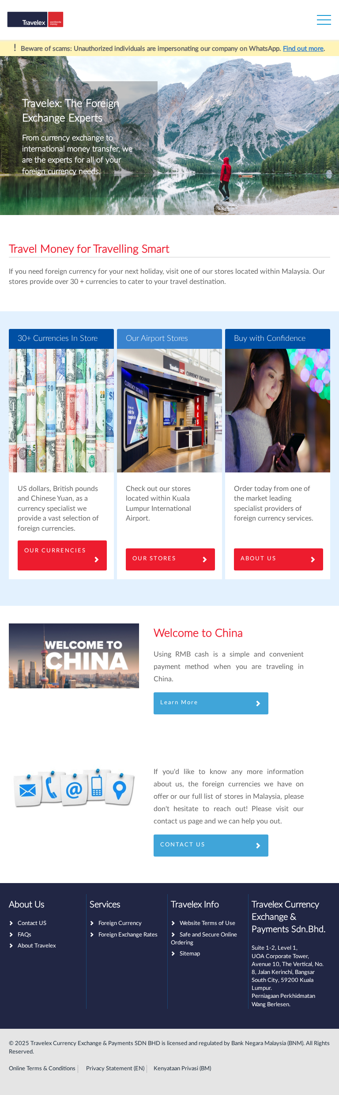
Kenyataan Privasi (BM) (182, 1069)
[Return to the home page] (50, 22)
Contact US (32, 923)
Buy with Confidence (269, 339)
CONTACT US (182, 845)
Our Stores (154, 559)
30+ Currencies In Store (58, 339)
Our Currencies (55, 551)
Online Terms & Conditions (42, 1069)
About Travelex (37, 946)
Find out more (303, 48)
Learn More (179, 703)
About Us (258, 559)
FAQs (24, 935)
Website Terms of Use (207, 923)
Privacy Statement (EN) (115, 1069)
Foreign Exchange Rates (128, 935)
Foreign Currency (120, 923)
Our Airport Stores (157, 339)
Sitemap (190, 954)
